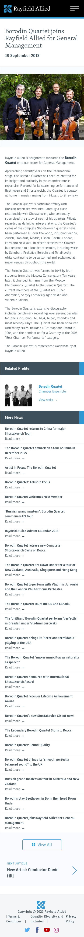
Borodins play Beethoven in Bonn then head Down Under (40, 804)
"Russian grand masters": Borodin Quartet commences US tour (35, 517)
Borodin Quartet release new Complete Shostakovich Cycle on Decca (32, 551)
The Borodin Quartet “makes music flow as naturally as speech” (42, 663)
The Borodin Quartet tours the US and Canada (37, 606)
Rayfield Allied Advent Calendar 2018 (32, 533)
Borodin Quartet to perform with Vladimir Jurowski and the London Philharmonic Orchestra (41, 590)
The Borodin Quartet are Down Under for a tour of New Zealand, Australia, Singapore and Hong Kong (41, 570)
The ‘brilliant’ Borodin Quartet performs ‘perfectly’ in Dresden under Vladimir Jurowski (41, 624)
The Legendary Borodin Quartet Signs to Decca (38, 733)
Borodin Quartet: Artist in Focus (27, 485)
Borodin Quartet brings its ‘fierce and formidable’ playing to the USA (40, 643)
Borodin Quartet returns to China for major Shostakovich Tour (35, 434)
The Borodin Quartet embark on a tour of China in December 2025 (40, 453)
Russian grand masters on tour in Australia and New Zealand (42, 784)
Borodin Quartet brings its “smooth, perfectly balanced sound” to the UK (37, 765)
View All (44, 844)
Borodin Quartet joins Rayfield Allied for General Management (40, 823)
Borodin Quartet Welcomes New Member (34, 499)
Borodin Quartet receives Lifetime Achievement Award (39, 702)
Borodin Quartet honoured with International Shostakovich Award (37, 682)
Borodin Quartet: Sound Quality (27, 748)
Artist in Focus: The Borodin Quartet (30, 470)
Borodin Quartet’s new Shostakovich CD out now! (39, 718)
